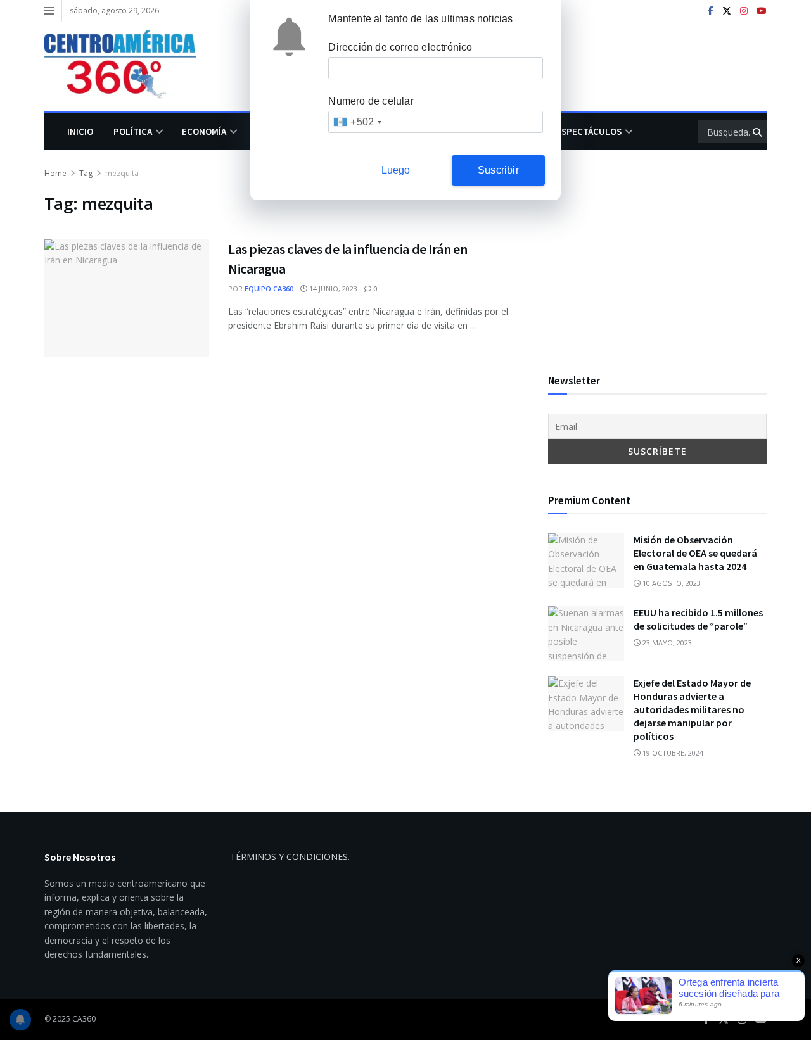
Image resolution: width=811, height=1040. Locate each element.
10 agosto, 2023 (671, 583)
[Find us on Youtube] (762, 11)
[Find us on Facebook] (710, 11)
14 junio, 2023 (332, 288)
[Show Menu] (49, 11)
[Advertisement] (657, 255)
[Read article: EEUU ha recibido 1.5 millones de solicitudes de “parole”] (586, 633)
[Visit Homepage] (129, 66)
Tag (86, 173)
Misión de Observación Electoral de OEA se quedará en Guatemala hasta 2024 (695, 553)
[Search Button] (758, 131)
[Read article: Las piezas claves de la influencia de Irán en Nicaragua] (126, 298)
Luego (396, 170)
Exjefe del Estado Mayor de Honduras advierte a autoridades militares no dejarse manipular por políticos (692, 709)
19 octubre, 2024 (672, 753)
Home (55, 173)
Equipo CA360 (269, 288)
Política (132, 131)
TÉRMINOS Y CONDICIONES (289, 857)
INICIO (80, 131)
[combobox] (357, 121)
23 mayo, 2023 (666, 642)
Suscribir (498, 170)
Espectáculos (589, 131)
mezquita (122, 173)
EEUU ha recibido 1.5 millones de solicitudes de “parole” (698, 619)
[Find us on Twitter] (726, 11)
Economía (204, 131)
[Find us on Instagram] (744, 11)
